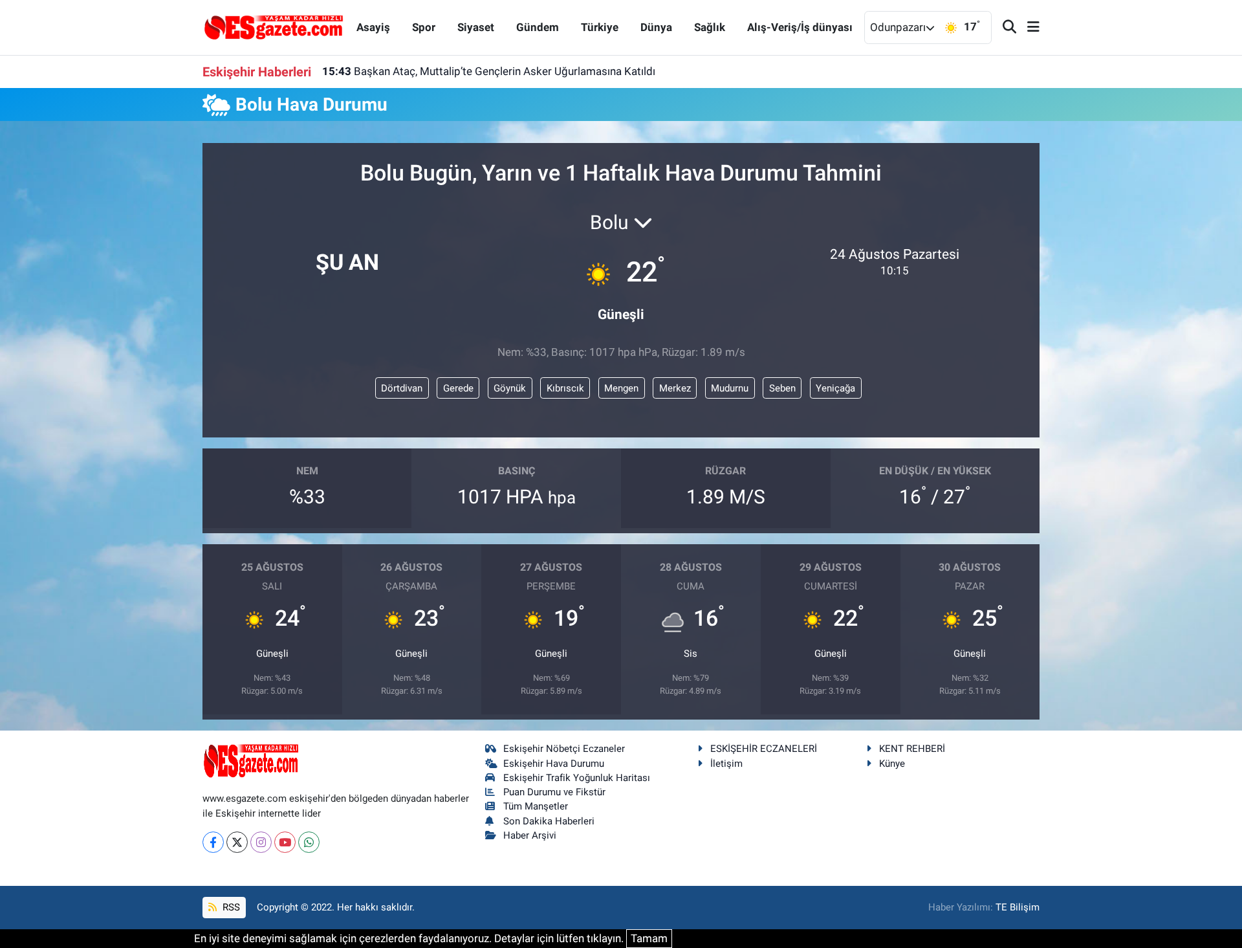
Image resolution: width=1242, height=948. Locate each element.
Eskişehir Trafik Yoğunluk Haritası (576, 778)
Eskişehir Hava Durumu (553, 763)
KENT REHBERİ (912, 749)
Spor (423, 27)
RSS (230, 907)
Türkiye (599, 27)
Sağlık (709, 27)
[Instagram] (261, 842)
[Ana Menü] (1028, 27)
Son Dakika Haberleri (548, 821)
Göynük (510, 388)
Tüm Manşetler (535, 806)
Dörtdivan (401, 388)
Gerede (458, 388)
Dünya (656, 27)
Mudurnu (729, 388)
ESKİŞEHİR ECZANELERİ (763, 749)
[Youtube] (285, 842)
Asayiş (373, 27)
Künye (892, 763)
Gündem (537, 27)
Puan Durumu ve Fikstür (554, 792)
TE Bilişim (1018, 907)
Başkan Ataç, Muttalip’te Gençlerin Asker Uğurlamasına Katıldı (488, 71)
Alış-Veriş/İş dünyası (800, 27)
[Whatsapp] (309, 842)
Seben (782, 388)
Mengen (621, 388)
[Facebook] (213, 842)
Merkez (675, 388)
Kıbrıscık (565, 388)
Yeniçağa (835, 388)
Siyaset (475, 27)
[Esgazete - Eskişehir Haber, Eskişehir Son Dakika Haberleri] (273, 26)
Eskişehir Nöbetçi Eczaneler (564, 749)
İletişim (726, 763)
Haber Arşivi (529, 835)
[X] (237, 842)
